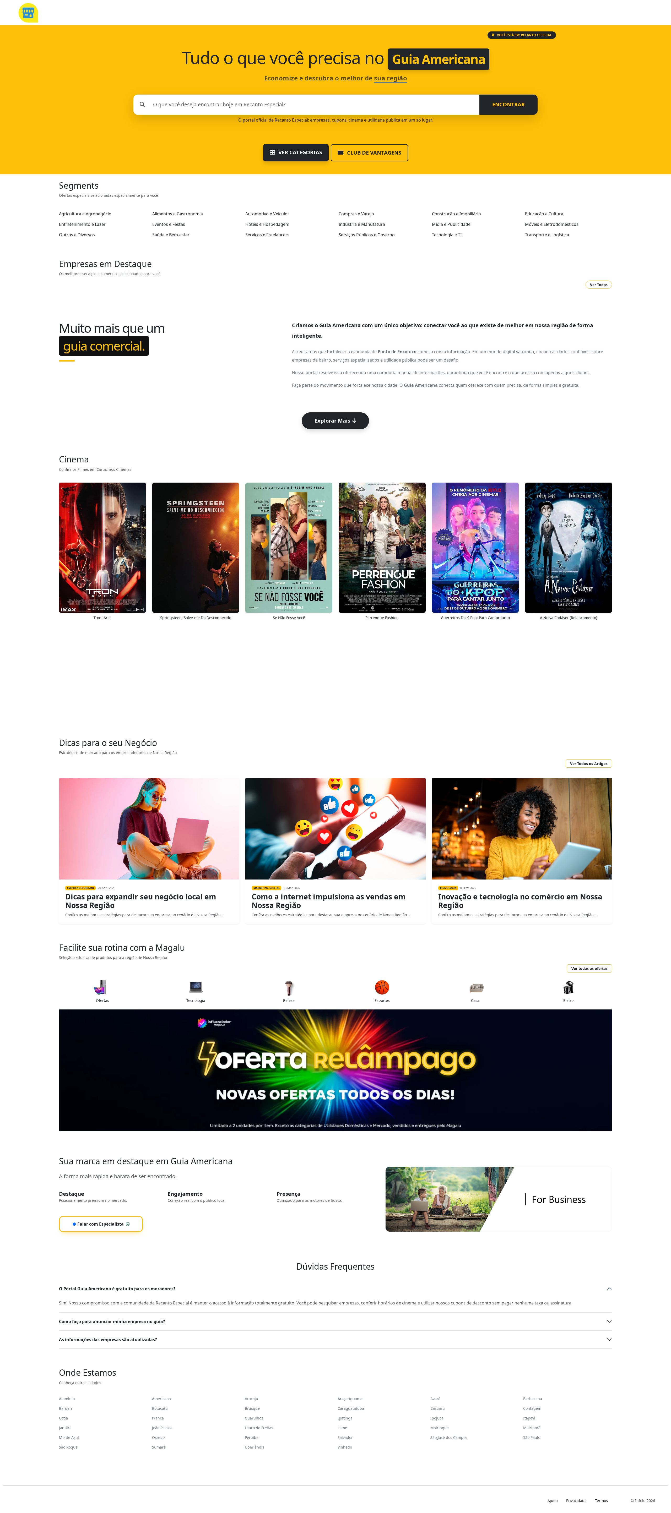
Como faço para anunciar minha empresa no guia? (112, 1321)
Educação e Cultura (544, 214)
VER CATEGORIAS (299, 152)
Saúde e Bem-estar (171, 235)
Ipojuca (436, 1418)
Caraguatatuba (351, 1408)
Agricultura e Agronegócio (85, 214)
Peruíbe (251, 1437)
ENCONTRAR (508, 104)
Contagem (532, 1408)
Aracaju (251, 1398)
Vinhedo (345, 1447)
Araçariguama (350, 1398)
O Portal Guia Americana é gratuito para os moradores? (117, 1289)
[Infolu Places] (28, 12)
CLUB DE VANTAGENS (373, 152)
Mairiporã (531, 1427)
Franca (158, 1418)
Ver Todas (599, 284)
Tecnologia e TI (447, 235)
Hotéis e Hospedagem (267, 224)
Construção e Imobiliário (456, 214)
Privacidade (576, 1500)
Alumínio (67, 1398)
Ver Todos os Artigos (589, 763)
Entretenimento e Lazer (82, 224)
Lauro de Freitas (259, 1427)
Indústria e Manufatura (362, 224)
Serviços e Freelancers (267, 235)
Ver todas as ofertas (589, 968)
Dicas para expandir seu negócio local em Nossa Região (140, 901)
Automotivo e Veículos (267, 214)
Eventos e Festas (168, 224)
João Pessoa (162, 1427)
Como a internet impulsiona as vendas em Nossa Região (329, 901)
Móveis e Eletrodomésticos (551, 224)
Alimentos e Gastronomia (177, 214)
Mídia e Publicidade (451, 224)
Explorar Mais (332, 420)
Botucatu (160, 1408)
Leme (342, 1427)
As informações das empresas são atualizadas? (108, 1339)
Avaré (435, 1398)
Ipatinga (345, 1418)
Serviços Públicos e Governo (367, 235)
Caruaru (437, 1408)
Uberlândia (254, 1447)
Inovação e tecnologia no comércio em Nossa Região (520, 901)
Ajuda (553, 1500)
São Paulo (531, 1437)
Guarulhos (254, 1418)
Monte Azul (69, 1437)
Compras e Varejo (356, 214)
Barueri (65, 1408)
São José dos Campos (448, 1437)
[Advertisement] (335, 682)
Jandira (65, 1427)
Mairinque (439, 1427)
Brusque (252, 1408)
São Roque (68, 1447)
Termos (601, 1500)
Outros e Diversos (77, 235)
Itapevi (529, 1418)
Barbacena (532, 1398)
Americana (161, 1398)
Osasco (158, 1437)
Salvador (345, 1437)
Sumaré (159, 1447)
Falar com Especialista (98, 1224)
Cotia (63, 1418)
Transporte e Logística (547, 235)
